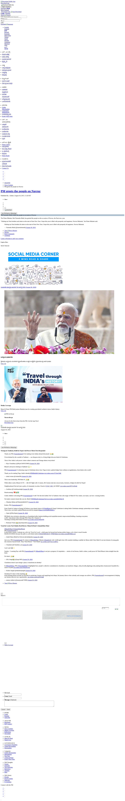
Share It (3, 595)
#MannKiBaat (8, 529)
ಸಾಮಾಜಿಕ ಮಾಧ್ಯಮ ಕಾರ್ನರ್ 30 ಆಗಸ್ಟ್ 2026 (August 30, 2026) (18, 287)
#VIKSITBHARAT (44, 534)
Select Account (8, 645)
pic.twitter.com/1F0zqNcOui (21, 567)
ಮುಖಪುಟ (7, 183)
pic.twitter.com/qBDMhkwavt (67, 534)
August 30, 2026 (35, 463)
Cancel (3, 709)
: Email (8, 696)
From (2, 18)
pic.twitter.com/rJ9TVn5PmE (68, 486)
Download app (5, 3)
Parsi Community (9, 234)
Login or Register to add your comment (12, 238)
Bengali (6, 32)
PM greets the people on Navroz (20, 191)
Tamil (6, 39)
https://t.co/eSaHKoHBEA (47, 510)
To (2, 20)
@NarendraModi (22, 566)
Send (8, 709)
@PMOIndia (54, 534)
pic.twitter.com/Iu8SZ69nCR (55, 499)
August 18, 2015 (31, 227)
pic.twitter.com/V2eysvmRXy (49, 541)
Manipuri (7, 44)
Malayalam (7, 35)
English (6, 27)
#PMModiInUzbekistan (37, 473)
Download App (8, 422)
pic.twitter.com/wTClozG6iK (52, 473)
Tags (6, 230)
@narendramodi (18, 454)
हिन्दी (5, 30)
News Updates (8, 185)
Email (7, 693)
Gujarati (6, 29)
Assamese (7, 42)
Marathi (6, 40)
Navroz (6, 232)
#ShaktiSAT (47, 540)
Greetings (7, 235)
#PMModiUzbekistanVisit (39, 499)
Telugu (6, 37)
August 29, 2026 (28, 489)
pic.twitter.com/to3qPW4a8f (36, 577)
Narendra (5, 8)
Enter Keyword (5, 16)
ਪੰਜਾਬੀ (6, 49)
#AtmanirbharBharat (19, 529)
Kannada (7, 34)
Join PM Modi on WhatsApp (8, 213)
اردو (5, 47)
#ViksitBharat (47, 508)
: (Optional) (10, 700)
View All (3, 363)
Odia (5, 45)
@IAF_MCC (50, 486)
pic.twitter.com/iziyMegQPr (36, 519)
